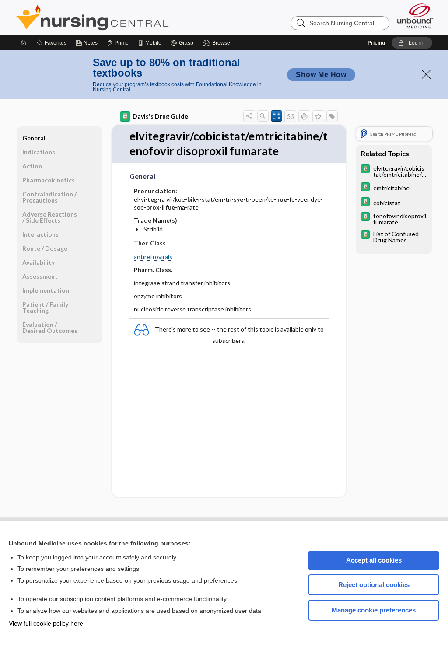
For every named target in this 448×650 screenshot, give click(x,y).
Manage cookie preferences (374, 610)
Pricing (376, 43)
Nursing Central (125, 17)
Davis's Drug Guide (160, 116)
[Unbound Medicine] (415, 16)
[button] (218, 42)
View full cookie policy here (46, 623)
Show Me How (321, 74)
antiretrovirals (153, 256)
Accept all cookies (374, 560)
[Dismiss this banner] (426, 74)
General (34, 138)
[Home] (24, 42)
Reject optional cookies (374, 584)
